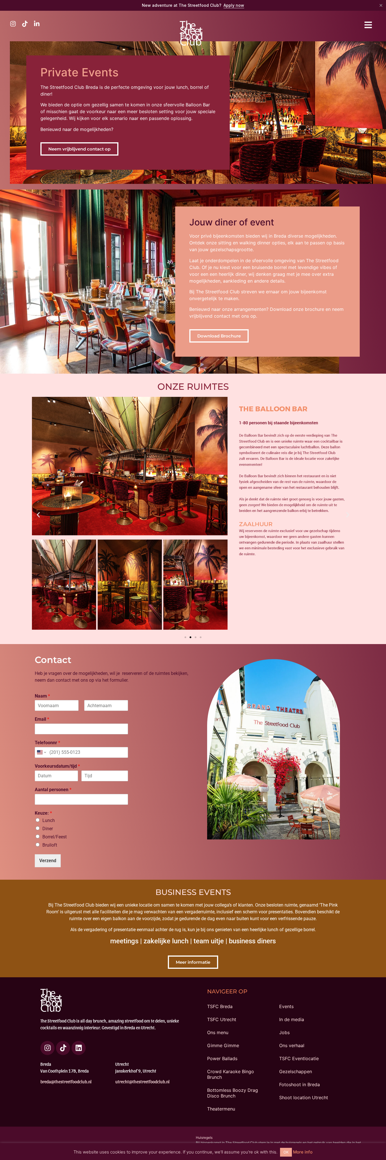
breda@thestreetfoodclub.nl (66, 1081)
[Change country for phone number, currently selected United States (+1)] (41, 752)
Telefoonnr (47, 742)
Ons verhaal (291, 1045)
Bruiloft (49, 845)
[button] (38, 514)
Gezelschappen (295, 1071)
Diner (47, 828)
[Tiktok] (63, 1048)
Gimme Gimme (223, 1045)
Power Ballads (222, 1058)
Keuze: (43, 813)
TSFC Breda (220, 1006)
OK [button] (286, 1152)
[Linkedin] (78, 1048)
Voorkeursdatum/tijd (57, 766)
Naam (42, 696)
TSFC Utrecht (221, 1019)
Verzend (47, 860)
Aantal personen (53, 789)
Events (286, 1006)
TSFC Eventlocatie (299, 1058)
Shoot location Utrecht (303, 1097)
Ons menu (217, 1032)
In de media (291, 1019)
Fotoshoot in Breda (299, 1084)
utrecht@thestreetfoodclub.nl (142, 1081)
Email (42, 719)
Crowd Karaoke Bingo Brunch (230, 1074)
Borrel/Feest (54, 837)
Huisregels (204, 1137)
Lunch (48, 820)
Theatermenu (221, 1109)
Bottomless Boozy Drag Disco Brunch (232, 1093)
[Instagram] (47, 1048)
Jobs (284, 1032)
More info (303, 1152)
